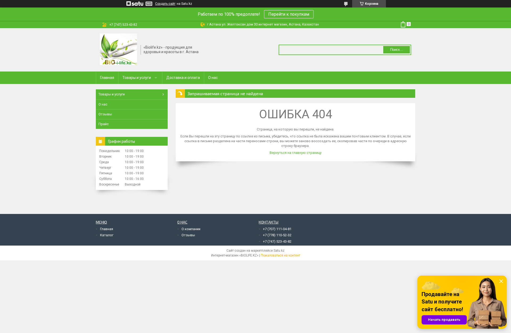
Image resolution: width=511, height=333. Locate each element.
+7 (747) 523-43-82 (277, 241)
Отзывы (105, 114)
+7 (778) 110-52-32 (277, 235)
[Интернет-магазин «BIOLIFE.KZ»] (118, 49)
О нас (213, 77)
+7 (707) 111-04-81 (277, 229)
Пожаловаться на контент (280, 255)
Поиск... (396, 50)
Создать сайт (165, 4)
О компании (191, 229)
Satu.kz (279, 250)
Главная (107, 77)
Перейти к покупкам (288, 14)
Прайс (103, 124)
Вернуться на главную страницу (296, 153)
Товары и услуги (136, 77)
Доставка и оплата (183, 77)
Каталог (106, 235)
